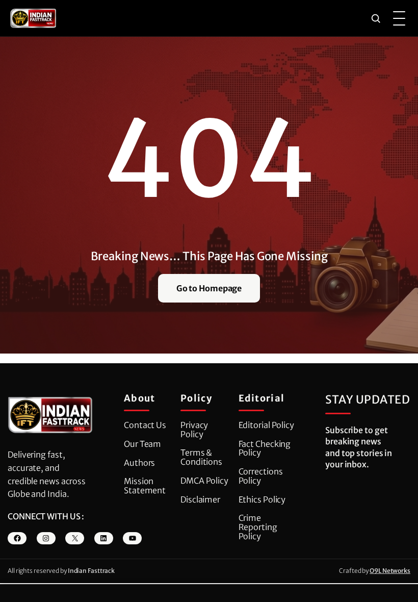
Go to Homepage (209, 288)
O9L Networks (390, 570)
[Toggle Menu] (399, 18)
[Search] (375, 18)
